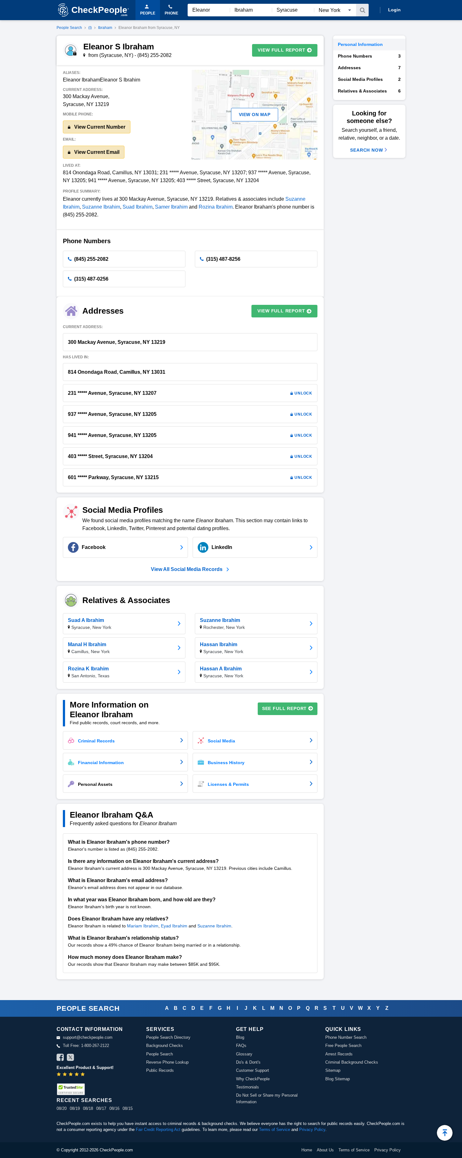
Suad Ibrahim (137, 207)
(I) (90, 27)
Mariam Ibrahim (142, 925)
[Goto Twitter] (70, 1058)
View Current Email (96, 152)
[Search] (362, 10)
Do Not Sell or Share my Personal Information (267, 1098)
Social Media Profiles (369, 79)
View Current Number (99, 127)
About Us (325, 1150)
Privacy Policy (312, 1129)
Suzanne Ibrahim (101, 207)
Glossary (244, 1054)
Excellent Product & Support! (85, 1067)
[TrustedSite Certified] (71, 1089)
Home (306, 1150)
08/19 (75, 1108)
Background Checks (164, 1045)
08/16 (114, 1108)
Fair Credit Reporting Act (158, 1129)
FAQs (241, 1045)
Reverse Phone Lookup (167, 1062)
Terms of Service (274, 1129)
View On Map (255, 114)
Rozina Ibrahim (216, 207)
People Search (69, 27)
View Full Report (281, 50)
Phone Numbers (369, 56)
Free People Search (343, 1045)
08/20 (62, 1108)
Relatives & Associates (369, 90)
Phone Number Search (345, 1037)
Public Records (160, 1070)
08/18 (88, 1108)
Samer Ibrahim (171, 207)
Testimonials (247, 1087)
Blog (240, 1037)
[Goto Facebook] (60, 1058)
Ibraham (105, 27)
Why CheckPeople (253, 1079)
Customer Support (252, 1070)
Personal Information (360, 44)
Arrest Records (339, 1054)
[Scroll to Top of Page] (445, 1133)
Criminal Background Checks (351, 1062)
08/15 (128, 1108)
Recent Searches (84, 1100)
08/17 (101, 1108)
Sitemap (332, 1070)
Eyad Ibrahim (174, 925)
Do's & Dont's (248, 1062)
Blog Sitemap (337, 1079)
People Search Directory (168, 1037)
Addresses (369, 67)
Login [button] (394, 9)
